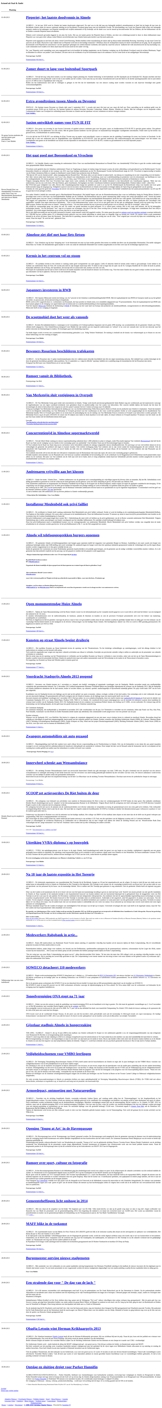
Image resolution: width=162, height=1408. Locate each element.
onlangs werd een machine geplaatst (133, 212)
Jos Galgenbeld (42, 1180)
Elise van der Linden (32, 918)
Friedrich (20, 1401)
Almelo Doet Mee (137, 1106)
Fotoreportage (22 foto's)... (35, 281)
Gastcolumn (51, 1401)
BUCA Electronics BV (108, 975)
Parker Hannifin (40, 1379)
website (75, 1006)
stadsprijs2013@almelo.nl (133, 698)
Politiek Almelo (38, 1399)
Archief (3, 1389)
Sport (48, 1399)
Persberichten (62, 1401)
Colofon (10, 1405)
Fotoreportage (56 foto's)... (35, 1249)
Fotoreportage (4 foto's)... (35, 146)
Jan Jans (50, 489)
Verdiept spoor (40, 1401)
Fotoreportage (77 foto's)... (35, 667)
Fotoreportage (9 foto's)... (35, 784)
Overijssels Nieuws (25, 1399)
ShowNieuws (56, 1399)
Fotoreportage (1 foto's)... (35, 462)
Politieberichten (36, 1403)
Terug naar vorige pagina (9, 1391)
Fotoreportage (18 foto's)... (35, 92)
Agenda (65, 1399)
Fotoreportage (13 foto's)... (35, 367)
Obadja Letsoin (57, 1336)
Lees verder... (31, 113)
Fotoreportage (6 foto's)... (35, 1119)
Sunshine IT (66, 1405)
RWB (67, 306)
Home (4, 1405)
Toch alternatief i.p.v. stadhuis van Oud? (45, 829)
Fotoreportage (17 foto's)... (35, 386)
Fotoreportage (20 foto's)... (35, 1153)
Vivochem (55, 189)
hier (52, 751)
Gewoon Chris (10, 1401)
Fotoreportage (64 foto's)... (35, 60)
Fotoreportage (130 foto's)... (35, 1319)
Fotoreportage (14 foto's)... (35, 225)
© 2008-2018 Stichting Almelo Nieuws (38, 1405)
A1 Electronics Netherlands (143, 975)
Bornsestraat (145, 441)
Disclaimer (18, 1405)
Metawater (42, 306)
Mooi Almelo (29, 1401)
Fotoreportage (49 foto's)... (35, 631)
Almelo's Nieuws (11, 1399)
